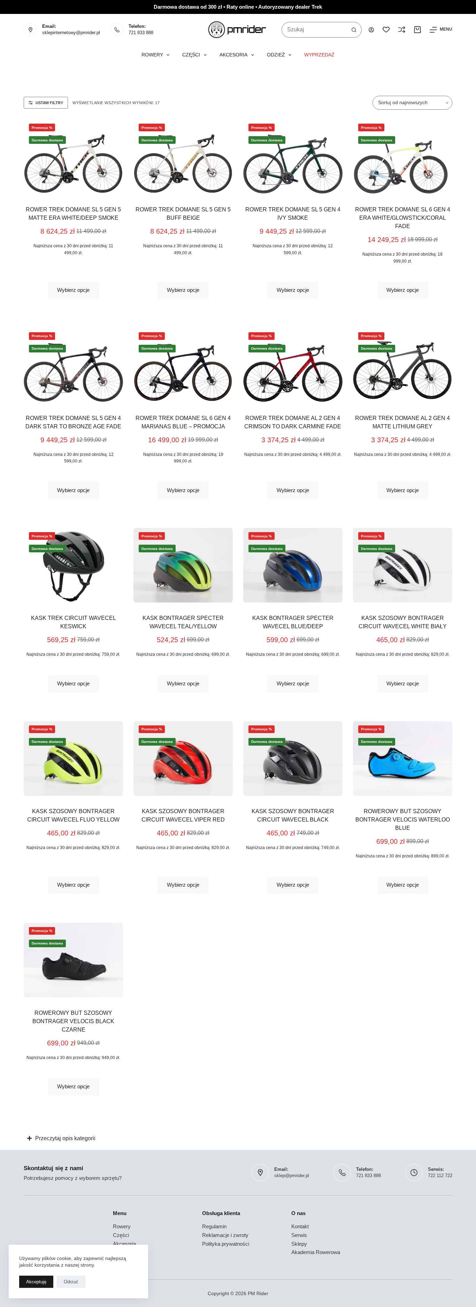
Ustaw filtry (49, 103)
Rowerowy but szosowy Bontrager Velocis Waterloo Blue (402, 819)
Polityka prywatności (225, 1244)
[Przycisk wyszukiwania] (353, 29)
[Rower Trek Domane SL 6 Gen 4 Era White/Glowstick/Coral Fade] (402, 156)
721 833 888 (141, 32)
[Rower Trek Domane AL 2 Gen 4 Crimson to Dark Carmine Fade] (293, 365)
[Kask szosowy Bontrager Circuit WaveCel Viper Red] (183, 758)
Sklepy (299, 1244)
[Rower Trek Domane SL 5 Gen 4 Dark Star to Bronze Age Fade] (73, 365)
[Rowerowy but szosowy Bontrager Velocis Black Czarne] (73, 960)
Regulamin (214, 1226)
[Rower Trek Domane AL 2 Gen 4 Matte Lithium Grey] (402, 365)
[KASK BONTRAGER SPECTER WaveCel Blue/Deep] (293, 565)
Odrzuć (71, 1281)
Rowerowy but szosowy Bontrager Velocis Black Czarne (73, 1021)
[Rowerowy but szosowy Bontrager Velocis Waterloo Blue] (402, 758)
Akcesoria (233, 54)
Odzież (276, 54)
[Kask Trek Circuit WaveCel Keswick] (73, 565)
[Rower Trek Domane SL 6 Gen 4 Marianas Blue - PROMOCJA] (183, 365)
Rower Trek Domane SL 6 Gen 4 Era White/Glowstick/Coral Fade (402, 218)
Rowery (152, 54)
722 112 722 (440, 1175)
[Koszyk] (417, 29)
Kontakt (300, 1226)
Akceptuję (36, 1281)
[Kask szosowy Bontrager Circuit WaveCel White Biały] (402, 565)
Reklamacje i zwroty (225, 1235)
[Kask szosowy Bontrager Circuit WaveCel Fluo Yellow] (73, 758)
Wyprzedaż (319, 54)
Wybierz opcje (73, 290)
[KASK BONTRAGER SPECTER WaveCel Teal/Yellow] (183, 565)
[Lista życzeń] (386, 29)
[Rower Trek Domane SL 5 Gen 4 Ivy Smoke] (293, 156)
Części (191, 54)
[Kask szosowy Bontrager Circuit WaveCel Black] (293, 758)
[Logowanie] (371, 29)
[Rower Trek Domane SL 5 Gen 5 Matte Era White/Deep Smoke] (73, 156)
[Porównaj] (401, 29)
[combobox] (314, 30)
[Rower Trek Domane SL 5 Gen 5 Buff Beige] (183, 156)
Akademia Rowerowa (315, 1252)
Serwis (299, 1235)
